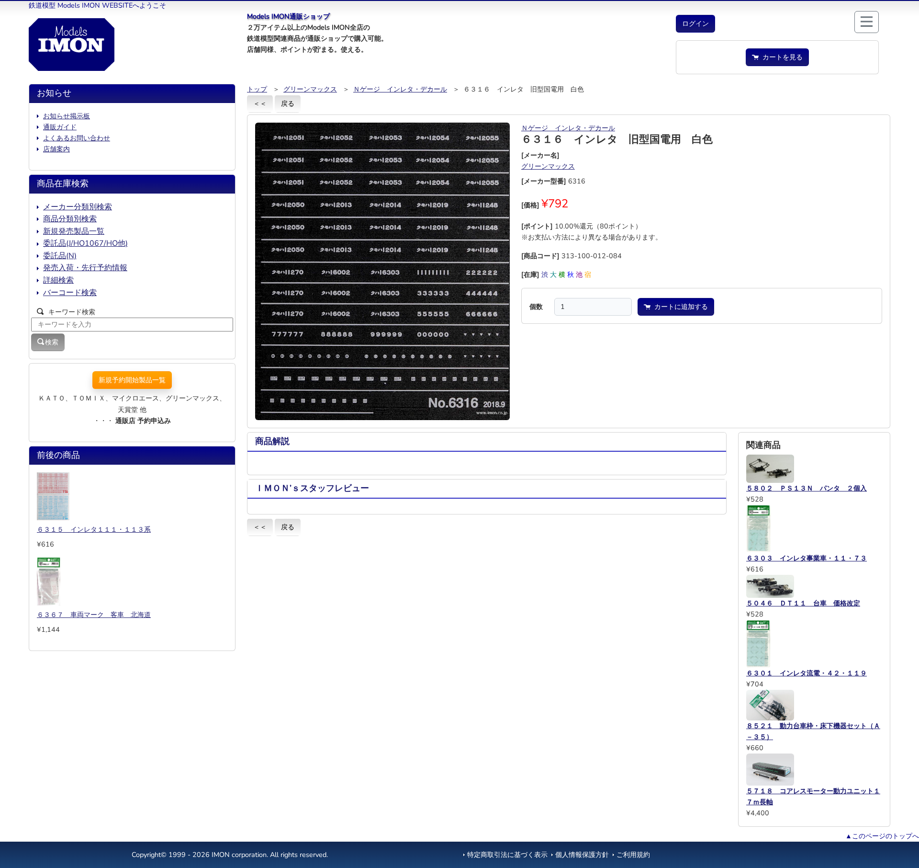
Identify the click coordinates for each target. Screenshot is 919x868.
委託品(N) (60, 256)
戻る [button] (287, 103)
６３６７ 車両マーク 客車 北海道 (94, 614)
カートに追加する (679, 306)
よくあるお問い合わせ (76, 138)
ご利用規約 (633, 854)
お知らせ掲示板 (66, 116)
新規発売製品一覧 (73, 231)
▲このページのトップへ (882, 836)
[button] (695, 24)
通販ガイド (60, 127)
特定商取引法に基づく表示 (507, 854)
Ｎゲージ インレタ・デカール (400, 89)
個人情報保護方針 (582, 854)
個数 (536, 306)
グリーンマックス (310, 89)
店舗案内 (56, 149)
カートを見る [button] (781, 57)
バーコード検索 (70, 292)
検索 (51, 342)
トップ (257, 89)
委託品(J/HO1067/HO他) (85, 243)
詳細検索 (58, 280)
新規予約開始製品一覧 (132, 380)
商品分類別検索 (70, 219)
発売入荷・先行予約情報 (85, 268)
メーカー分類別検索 (77, 207)
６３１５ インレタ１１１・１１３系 (94, 529)
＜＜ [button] (260, 103)
